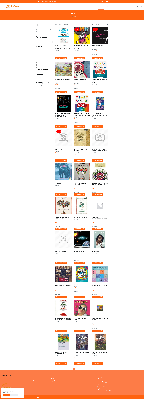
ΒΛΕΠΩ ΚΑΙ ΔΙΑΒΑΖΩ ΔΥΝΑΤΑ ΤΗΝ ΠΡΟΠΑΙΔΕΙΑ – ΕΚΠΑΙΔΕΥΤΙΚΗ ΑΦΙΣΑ (100, 81)
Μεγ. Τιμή (51, 31)
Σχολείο (100, 6)
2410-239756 (104, 382)
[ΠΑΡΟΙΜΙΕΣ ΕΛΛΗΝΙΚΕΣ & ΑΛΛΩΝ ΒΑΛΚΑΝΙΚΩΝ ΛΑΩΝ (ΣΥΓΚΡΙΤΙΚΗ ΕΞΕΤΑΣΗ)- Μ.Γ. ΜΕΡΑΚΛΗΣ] (100, 171)
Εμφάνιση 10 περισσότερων (42, 69)
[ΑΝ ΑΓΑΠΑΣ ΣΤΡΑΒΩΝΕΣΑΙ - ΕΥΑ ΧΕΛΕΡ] (82, 308)
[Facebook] (106, 1)
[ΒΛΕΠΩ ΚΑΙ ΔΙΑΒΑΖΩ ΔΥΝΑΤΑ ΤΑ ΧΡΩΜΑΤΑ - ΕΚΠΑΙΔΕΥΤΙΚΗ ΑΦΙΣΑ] (82, 103)
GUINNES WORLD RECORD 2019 (81, 284)
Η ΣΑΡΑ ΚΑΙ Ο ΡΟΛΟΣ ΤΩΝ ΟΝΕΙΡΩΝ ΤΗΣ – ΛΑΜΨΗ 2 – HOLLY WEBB (100, 115)
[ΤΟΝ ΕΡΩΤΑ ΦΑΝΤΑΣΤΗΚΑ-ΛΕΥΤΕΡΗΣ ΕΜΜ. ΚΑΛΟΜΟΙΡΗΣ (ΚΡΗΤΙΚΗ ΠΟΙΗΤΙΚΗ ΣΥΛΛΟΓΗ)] (100, 137)
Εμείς (51, 377)
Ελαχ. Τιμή (38, 31)
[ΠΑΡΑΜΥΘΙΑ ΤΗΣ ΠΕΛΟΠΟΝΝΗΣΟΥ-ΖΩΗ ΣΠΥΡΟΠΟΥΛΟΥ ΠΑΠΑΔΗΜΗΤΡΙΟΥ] (100, 205)
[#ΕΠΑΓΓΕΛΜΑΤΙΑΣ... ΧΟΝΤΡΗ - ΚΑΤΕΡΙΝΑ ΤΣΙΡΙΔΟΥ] (100, 35)
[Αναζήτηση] (128, 6)
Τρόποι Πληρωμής (53, 380)
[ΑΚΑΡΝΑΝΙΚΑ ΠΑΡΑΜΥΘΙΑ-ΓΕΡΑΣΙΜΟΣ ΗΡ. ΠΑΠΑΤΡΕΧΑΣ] (82, 205)
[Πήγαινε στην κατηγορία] (52, 42)
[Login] (137, 6)
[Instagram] (107, 1)
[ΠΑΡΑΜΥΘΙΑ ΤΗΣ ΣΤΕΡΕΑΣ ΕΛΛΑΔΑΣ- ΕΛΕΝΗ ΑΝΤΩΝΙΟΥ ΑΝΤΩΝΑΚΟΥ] (82, 171)
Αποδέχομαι (6, 394)
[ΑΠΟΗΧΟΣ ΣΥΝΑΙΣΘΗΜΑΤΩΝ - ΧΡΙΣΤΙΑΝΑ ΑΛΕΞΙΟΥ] (82, 69)
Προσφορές (133, 6)
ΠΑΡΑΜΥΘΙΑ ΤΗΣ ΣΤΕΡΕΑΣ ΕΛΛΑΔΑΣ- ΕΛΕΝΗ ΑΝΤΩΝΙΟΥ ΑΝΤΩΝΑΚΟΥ (80, 183)
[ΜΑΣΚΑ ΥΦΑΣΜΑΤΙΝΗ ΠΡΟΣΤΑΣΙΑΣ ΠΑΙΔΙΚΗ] (63, 239)
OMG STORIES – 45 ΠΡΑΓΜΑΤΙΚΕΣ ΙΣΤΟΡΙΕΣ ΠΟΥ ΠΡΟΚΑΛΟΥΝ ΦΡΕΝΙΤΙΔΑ (81, 47)
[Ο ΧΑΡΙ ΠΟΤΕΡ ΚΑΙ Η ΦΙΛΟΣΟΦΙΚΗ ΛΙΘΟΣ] (82, 342)
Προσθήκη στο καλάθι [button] (61, 58)
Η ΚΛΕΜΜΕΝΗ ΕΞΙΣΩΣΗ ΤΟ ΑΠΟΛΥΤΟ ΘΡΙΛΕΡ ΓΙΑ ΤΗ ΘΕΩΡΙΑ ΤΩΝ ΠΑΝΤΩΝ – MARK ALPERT (63, 286)
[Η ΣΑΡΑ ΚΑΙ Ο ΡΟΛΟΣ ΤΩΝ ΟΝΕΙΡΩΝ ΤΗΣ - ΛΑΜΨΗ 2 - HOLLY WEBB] (100, 103)
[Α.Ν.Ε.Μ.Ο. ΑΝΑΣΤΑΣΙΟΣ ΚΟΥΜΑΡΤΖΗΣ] (63, 137)
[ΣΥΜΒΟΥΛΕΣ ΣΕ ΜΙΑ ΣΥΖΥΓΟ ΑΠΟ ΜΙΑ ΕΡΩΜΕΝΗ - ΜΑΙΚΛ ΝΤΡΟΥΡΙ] (63, 308)
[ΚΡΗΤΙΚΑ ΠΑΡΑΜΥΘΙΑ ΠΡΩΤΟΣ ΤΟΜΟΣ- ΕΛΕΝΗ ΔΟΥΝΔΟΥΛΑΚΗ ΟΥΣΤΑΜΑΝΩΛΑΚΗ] (63, 205)
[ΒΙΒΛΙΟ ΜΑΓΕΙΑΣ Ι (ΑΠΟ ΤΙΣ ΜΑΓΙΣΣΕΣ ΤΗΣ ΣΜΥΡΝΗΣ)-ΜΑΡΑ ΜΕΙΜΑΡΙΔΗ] (82, 137)
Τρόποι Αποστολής (54, 378)
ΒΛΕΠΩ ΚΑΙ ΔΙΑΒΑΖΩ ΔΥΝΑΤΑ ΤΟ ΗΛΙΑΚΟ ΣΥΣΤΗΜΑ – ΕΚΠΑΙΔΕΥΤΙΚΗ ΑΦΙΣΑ (63, 115)
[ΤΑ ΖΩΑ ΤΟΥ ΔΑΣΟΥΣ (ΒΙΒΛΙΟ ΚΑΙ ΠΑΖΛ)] (63, 69)
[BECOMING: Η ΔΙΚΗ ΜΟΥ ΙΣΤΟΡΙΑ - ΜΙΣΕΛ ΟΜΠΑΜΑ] (100, 239)
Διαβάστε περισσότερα (79, 58)
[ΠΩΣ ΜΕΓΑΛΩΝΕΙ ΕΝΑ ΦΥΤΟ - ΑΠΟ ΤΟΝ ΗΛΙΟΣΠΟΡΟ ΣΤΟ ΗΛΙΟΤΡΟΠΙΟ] (100, 308)
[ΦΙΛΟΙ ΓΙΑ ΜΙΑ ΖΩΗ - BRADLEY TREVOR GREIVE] (63, 171)
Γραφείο (106, 6)
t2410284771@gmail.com (106, 390)
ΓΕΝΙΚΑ (95, 54)
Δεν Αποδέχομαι (14, 394)
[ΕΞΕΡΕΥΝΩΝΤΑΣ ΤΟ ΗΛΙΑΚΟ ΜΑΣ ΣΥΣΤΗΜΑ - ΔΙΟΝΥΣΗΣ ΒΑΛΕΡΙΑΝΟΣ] (82, 239)
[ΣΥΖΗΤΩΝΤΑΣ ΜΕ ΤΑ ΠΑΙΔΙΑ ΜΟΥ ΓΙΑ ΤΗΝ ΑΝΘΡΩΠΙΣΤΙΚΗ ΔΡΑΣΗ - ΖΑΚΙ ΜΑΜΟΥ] (100, 274)
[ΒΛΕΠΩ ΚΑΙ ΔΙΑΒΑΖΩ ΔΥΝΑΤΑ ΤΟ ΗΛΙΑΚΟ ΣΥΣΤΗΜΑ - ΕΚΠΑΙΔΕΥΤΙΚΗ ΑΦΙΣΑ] (63, 103)
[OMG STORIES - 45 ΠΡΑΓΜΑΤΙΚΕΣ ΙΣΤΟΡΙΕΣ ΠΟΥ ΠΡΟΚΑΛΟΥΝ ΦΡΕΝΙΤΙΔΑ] (82, 35)
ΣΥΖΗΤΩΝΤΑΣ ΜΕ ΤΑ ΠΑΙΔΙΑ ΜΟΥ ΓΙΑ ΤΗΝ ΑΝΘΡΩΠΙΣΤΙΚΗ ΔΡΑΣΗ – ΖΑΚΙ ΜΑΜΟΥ (99, 286)
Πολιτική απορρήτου (54, 383)
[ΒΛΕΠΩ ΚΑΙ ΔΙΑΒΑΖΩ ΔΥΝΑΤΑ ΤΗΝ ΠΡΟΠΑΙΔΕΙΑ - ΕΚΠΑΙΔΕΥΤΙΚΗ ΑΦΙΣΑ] (100, 69)
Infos (102, 1)
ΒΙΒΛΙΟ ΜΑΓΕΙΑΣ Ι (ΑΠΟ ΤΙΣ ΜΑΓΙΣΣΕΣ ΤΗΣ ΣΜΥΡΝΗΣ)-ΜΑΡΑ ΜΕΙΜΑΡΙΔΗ (81, 149)
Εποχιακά (123, 6)
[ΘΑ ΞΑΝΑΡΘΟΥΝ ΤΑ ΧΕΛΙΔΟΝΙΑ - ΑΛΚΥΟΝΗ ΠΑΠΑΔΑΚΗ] (63, 342)
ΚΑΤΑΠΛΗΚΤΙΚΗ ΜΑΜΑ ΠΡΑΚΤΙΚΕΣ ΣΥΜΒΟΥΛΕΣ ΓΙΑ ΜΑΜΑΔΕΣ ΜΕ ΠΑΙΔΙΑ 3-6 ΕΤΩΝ (62, 47)
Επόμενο (104, 369)
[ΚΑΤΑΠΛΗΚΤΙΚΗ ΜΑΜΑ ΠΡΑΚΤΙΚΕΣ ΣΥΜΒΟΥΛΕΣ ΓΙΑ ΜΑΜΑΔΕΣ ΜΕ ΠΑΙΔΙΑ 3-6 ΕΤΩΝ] (63, 35)
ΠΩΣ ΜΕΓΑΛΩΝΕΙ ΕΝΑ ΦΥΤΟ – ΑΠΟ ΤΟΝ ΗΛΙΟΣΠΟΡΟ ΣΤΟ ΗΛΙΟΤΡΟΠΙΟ (100, 320)
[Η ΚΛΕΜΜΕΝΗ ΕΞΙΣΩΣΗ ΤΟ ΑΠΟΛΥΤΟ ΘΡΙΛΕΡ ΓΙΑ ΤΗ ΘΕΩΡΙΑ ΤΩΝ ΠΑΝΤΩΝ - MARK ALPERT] (63, 274)
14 (89, 369)
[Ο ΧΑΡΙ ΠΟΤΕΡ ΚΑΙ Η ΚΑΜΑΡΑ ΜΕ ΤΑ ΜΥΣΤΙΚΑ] (100, 342)
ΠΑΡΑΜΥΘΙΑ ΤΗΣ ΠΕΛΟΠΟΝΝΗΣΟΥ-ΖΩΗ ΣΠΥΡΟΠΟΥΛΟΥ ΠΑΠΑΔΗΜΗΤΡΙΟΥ (100, 217)
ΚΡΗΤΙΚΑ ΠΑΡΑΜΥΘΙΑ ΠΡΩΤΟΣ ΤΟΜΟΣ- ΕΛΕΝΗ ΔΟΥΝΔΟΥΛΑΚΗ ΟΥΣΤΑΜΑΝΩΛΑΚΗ (62, 217)
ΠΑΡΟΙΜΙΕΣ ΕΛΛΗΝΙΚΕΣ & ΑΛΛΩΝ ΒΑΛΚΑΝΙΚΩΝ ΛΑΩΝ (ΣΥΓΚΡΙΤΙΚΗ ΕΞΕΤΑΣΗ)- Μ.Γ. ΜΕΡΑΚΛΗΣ (100, 183)
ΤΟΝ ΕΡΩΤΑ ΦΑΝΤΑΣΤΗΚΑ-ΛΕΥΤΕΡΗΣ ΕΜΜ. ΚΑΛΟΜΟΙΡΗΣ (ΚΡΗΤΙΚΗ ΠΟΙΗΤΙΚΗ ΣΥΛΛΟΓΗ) (99, 149)
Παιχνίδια (112, 6)
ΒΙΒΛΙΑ (93, 54)
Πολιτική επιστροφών (54, 381)
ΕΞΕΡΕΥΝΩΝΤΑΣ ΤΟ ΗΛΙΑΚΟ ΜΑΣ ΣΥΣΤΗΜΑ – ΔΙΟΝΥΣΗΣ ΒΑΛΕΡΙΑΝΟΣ (81, 252)
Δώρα (118, 6)
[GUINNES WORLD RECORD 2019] (82, 274)
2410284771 (103, 386)
